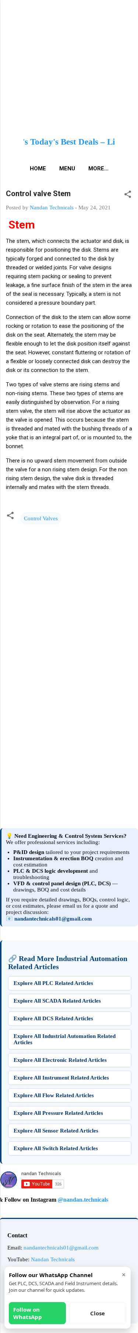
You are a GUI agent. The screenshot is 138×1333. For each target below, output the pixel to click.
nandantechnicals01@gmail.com (53, 919)
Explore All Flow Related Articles (54, 1095)
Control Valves (41, 518)
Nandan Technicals (53, 1259)
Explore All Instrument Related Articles (61, 1078)
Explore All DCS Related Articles (53, 1018)
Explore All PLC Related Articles (53, 983)
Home (38, 168)
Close (97, 1313)
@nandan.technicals (75, 1199)
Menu (67, 168)
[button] (127, 195)
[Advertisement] (69, 751)
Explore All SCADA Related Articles (57, 1001)
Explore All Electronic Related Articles (60, 1060)
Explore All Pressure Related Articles (58, 1113)
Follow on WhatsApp (27, 1313)
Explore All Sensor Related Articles (56, 1131)
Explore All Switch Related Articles (56, 1148)
